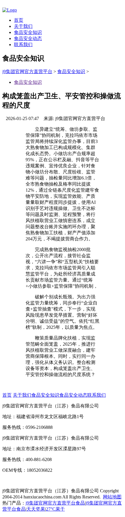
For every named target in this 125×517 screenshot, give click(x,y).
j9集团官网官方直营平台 (27, 71)
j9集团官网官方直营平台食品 (55, 502)
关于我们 (23, 26)
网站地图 (112, 496)
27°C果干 (55, 509)
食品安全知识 (28, 32)
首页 (18, 20)
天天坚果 (35, 509)
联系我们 (23, 44)
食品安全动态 (28, 38)
